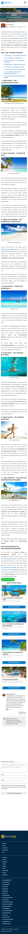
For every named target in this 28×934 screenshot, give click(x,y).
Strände (23, 32)
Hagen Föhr (11, 24)
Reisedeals (3, 6)
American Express (6, 912)
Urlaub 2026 (5, 891)
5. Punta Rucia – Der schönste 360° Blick (14, 67)
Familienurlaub (5, 895)
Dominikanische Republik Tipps (12, 567)
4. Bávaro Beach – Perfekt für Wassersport (14, 64)
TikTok (4, 864)
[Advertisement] (14, 746)
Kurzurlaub (4, 893)
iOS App (4, 872)
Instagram (15, 26)
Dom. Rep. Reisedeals (8, 579)
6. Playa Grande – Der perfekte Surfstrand (14, 69)
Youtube (4, 866)
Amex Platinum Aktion (7, 910)
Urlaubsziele (5, 888)
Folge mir (9, 709)
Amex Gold (4, 915)
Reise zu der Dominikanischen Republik (14, 569)
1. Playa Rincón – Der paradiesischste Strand (15, 55)
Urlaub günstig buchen (7, 897)
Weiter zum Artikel (14, 607)
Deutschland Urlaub (6, 880)
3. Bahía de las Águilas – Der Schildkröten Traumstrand (14, 61)
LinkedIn (9, 26)
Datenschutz (5, 850)
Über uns (4, 843)
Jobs (3, 852)
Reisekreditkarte (9, 720)
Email (2, 780)
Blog (8, 6)
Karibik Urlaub (15, 43)
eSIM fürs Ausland (6, 923)
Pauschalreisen (6, 882)
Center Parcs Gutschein (7, 919)
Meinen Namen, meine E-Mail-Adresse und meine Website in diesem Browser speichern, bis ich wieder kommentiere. (13, 787)
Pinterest (4, 859)
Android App (5, 870)
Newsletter (4, 874)
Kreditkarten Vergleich (7, 901)
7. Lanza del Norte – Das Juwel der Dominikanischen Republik (12, 72)
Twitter (4, 868)
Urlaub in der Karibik (10, 679)
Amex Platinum (5, 917)
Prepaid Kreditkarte (6, 906)
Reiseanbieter (5, 899)
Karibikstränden (14, 326)
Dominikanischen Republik (7, 249)
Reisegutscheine (6, 921)
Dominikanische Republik (17, 38)
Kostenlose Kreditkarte (7, 904)
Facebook (4, 857)
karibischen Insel (12, 558)
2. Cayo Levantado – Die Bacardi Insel (13, 58)
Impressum (4, 847)
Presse (4, 845)
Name (2, 774)
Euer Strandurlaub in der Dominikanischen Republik (14, 76)
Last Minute (5, 886)
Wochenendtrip (5, 884)
